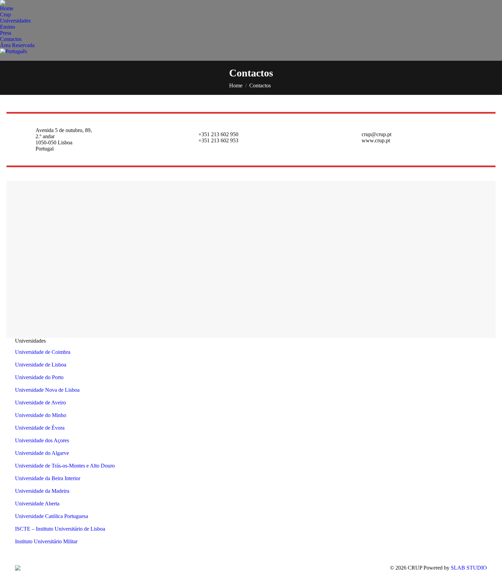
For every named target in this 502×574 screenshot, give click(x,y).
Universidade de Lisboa (40, 365)
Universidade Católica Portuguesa (51, 516)
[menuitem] (6, 8)
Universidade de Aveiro (40, 402)
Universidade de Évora (40, 428)
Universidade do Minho (40, 415)
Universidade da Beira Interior (47, 478)
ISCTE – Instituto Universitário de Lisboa (60, 529)
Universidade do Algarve (42, 453)
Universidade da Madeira (42, 491)
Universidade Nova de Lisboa (47, 390)
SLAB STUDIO (469, 568)
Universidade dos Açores (42, 440)
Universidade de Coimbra (42, 352)
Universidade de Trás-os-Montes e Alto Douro (65, 466)
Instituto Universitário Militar (46, 541)
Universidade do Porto (39, 377)
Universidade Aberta (37, 503)
